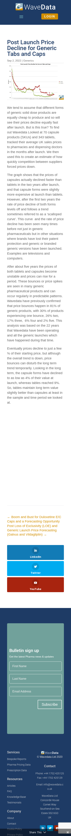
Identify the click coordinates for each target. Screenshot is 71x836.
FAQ (9, 791)
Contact (11, 823)
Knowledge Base (16, 796)
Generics (28, 60)
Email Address (18, 684)
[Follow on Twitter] (50, 828)
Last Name (15, 671)
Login (49, 16)
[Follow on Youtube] (57, 828)
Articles (11, 785)
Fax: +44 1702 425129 (49, 777)
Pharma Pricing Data (19, 764)
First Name (16, 659)
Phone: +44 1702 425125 (50, 773)
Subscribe (50, 704)
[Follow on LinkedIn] (43, 828)
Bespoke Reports (16, 759)
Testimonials (14, 802)
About (10, 818)
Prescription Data (17, 770)
